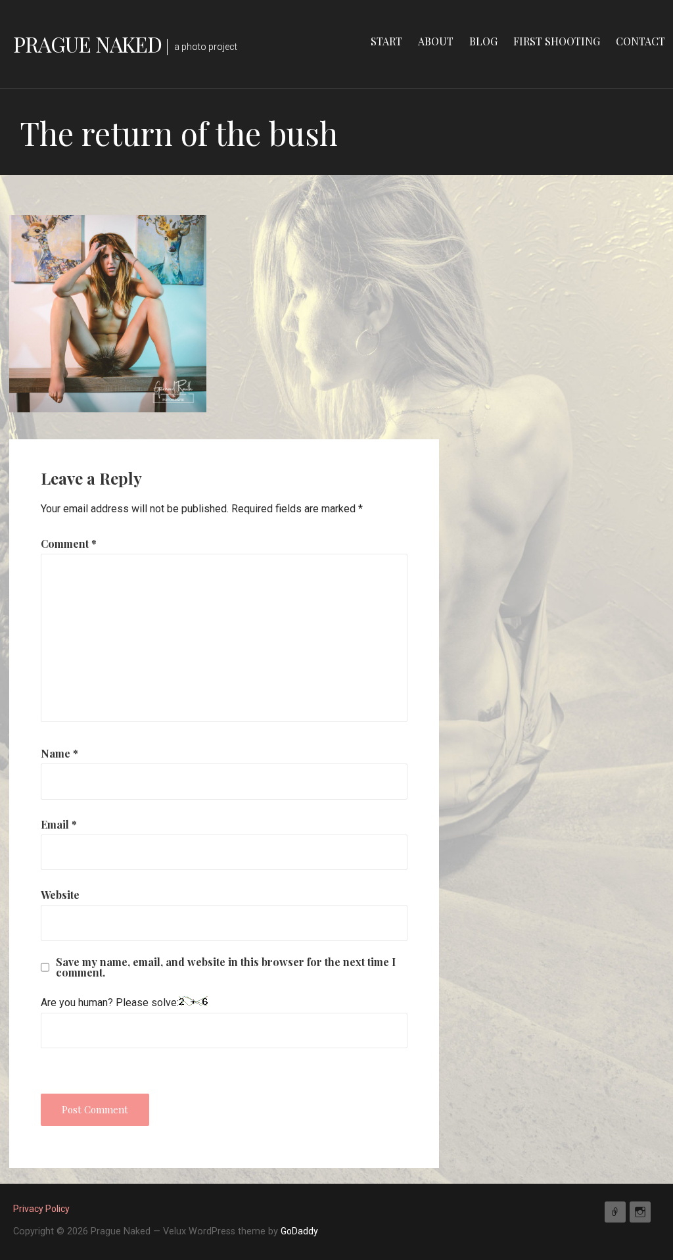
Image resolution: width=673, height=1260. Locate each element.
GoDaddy (299, 1231)
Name (59, 753)
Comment (69, 543)
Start (386, 41)
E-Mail (615, 1212)
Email (59, 824)
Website (60, 895)
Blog (483, 41)
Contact (640, 41)
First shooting (556, 41)
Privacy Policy (41, 1208)
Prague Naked (87, 44)
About (435, 41)
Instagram (640, 1212)
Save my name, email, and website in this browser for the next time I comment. (226, 967)
